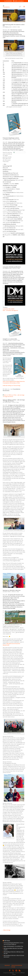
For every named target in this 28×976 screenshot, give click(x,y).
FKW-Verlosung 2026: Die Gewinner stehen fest (14, 25)
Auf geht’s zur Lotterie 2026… (10, 339)
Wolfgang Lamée (8, 27)
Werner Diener (8, 591)
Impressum (7, 965)
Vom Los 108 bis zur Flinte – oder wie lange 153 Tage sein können (14, 400)
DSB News (7, 940)
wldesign (11, 972)
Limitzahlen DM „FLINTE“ (8, 309)
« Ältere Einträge (6, 930)
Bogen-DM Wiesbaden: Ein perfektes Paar (13, 946)
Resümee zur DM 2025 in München (12, 590)
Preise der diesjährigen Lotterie (11, 138)
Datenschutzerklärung (17, 965)
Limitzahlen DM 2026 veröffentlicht (12, 267)
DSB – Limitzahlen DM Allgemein (10, 310)
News (19, 27)
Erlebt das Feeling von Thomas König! (11, 385)
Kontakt (13, 967)
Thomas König (8, 402)
